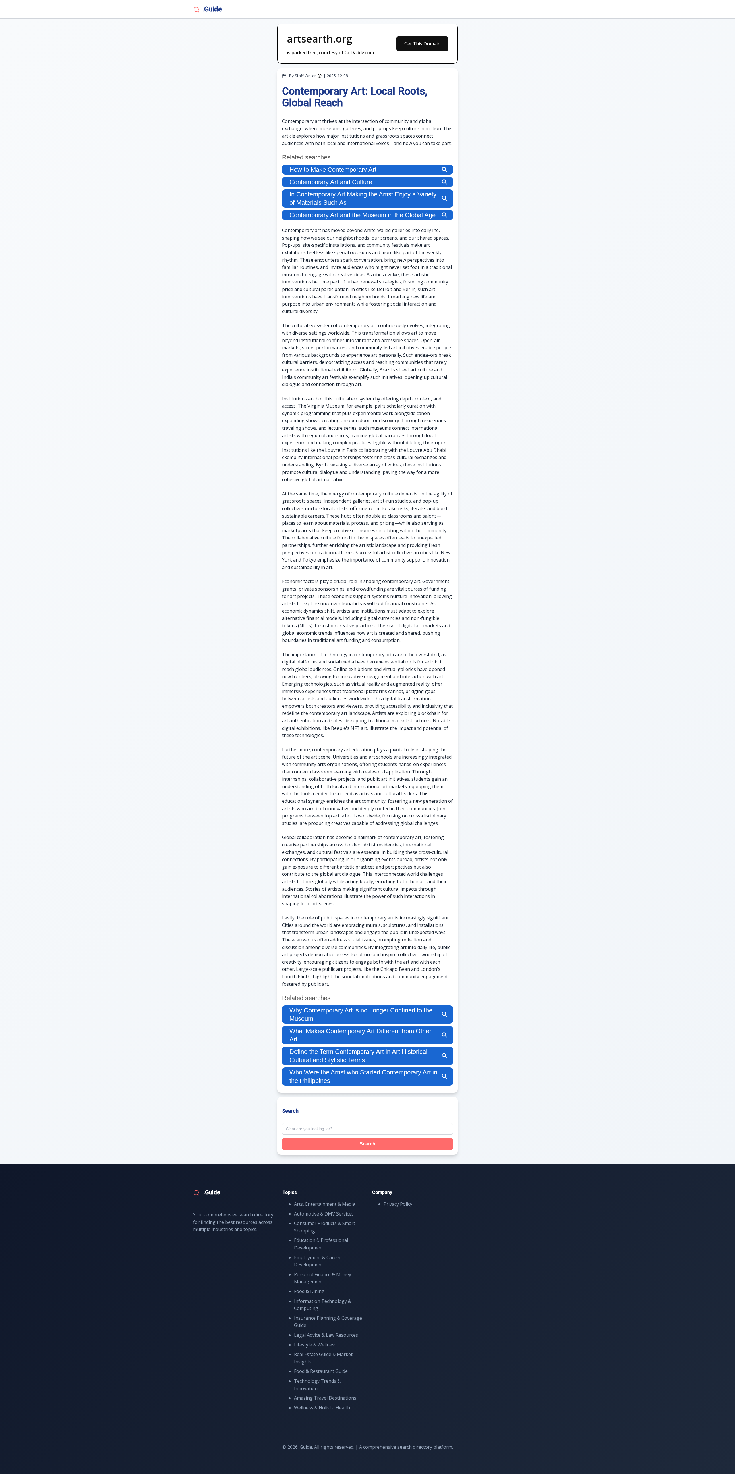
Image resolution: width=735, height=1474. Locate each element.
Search (367, 1143)
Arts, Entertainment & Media (324, 1204)
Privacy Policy (398, 1204)
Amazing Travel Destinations (325, 1398)
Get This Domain (422, 43)
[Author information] (319, 76)
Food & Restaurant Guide (321, 1371)
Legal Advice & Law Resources (326, 1335)
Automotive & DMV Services (324, 1214)
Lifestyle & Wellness (315, 1345)
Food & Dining (309, 1291)
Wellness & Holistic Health (322, 1407)
